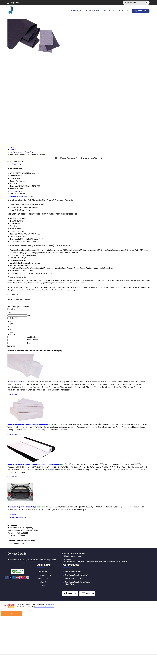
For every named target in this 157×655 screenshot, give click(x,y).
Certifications (15, 273)
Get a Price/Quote (14, 164)
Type (12, 221)
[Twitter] (10, 578)
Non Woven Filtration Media (18, 382)
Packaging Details (17, 266)
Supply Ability (15, 255)
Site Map (41, 586)
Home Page (76, 10)
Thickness (14, 239)
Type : (106, 382)
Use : (87, 385)
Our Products (108, 10)
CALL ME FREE (25, 517)
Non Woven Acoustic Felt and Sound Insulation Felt (27, 424)
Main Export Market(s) (18, 268)
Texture (13, 218)
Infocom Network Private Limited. (44, 607)
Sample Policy (15, 263)
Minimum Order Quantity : (63, 382)
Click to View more (17, 191)
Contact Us (123, 10)
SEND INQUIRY (13, 517)
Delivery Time (15, 258)
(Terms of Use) (49, 604)
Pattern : (58, 430)
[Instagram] (21, 578)
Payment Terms (16, 250)
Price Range (14, 205)
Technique (14, 234)
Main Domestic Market (18, 271)
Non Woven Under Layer (74, 578)
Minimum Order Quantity (19, 207)
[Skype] (27, 578)
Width (12, 242)
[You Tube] (17, 578)
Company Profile (92, 10)
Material (13, 229)
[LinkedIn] (14, 578)
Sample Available (16, 260)
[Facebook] (7, 578)
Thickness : (90, 427)
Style (12, 226)
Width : (22, 427)
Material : (90, 382)
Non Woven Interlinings (73, 571)
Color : (35, 385)
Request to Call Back (15, 196)
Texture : (125, 382)
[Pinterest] (24, 578)
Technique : (53, 387)
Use (11, 236)
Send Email (142, 11)
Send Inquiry (28, 196)
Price (12, 210)
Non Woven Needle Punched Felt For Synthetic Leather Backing (33, 464)
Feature (13, 224)
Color (12, 231)
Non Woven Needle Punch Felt (76, 575)
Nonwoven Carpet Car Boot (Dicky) (21, 507)
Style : (78, 382)
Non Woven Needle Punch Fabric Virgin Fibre (77, 583)
